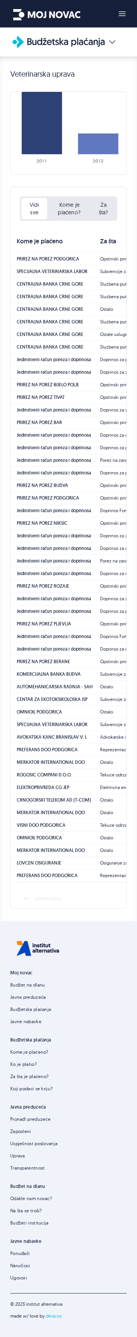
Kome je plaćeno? (69, 208)
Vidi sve (34, 208)
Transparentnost (27, 1168)
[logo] (46, 12)
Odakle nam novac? (31, 1198)
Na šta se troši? (26, 1210)
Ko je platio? (23, 1064)
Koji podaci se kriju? (31, 1088)
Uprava (17, 1156)
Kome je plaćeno (40, 241)
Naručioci (20, 1265)
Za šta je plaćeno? (29, 1076)
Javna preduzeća (28, 997)
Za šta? (103, 208)
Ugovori (18, 1278)
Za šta (108, 241)
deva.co (54, 1316)
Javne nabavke (25, 1021)
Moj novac (21, 972)
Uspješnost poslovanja (33, 1143)
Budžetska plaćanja (30, 1009)
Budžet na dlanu (27, 985)
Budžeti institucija (29, 1223)
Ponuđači (20, 1253)
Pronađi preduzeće (30, 1119)
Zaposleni (20, 1131)
